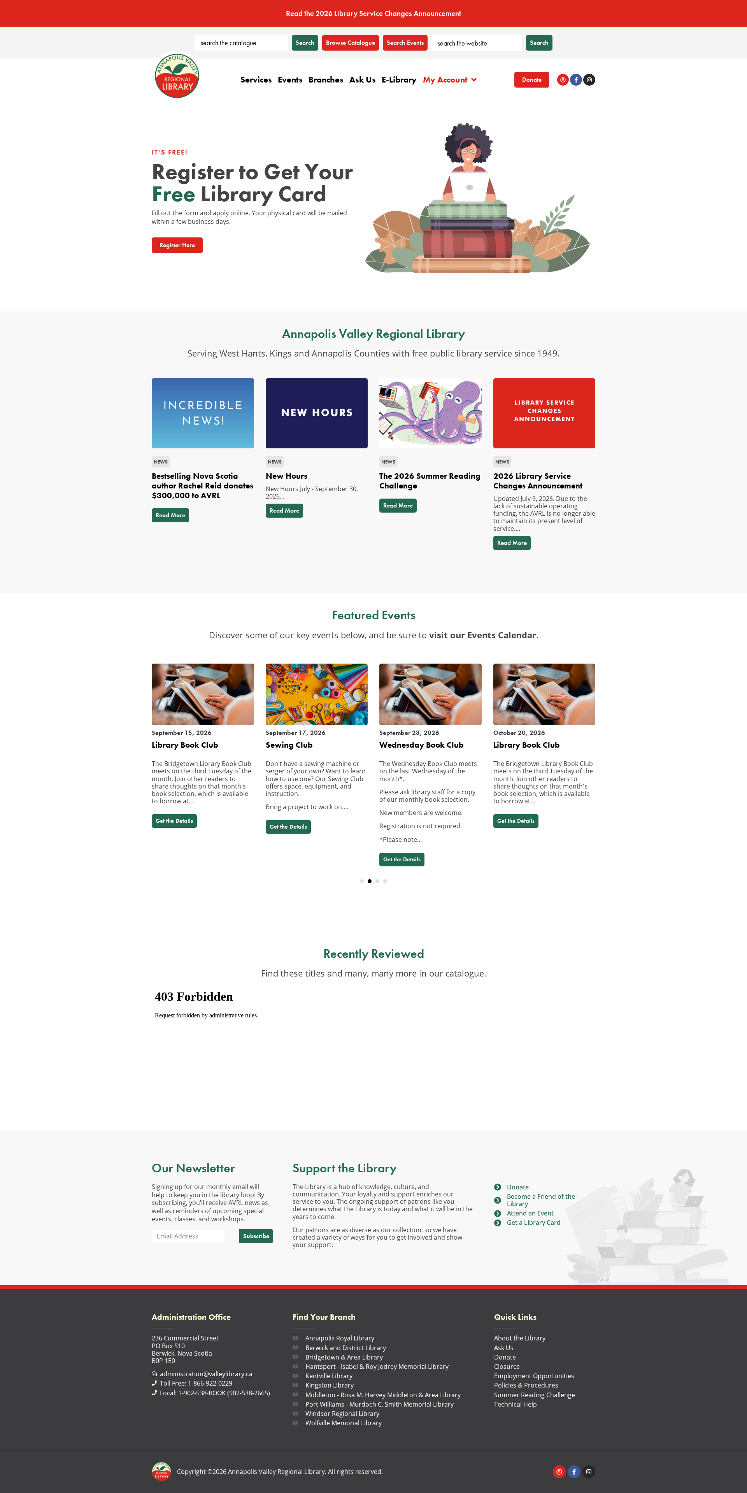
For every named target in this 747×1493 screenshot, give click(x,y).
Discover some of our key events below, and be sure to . (373, 635)
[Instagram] (589, 80)
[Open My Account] (474, 80)
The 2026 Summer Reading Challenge (429, 481)
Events (290, 79)
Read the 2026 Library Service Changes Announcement (373, 13)
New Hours (286, 476)
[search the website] (476, 43)
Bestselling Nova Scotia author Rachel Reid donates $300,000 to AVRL (202, 486)
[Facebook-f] (576, 80)
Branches (326, 79)
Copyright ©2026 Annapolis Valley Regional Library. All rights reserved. (280, 1471)
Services (256, 79)
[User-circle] (563, 80)
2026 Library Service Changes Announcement (537, 481)
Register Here (177, 245)
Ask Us (362, 79)
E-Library (399, 79)
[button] (362, 881)
